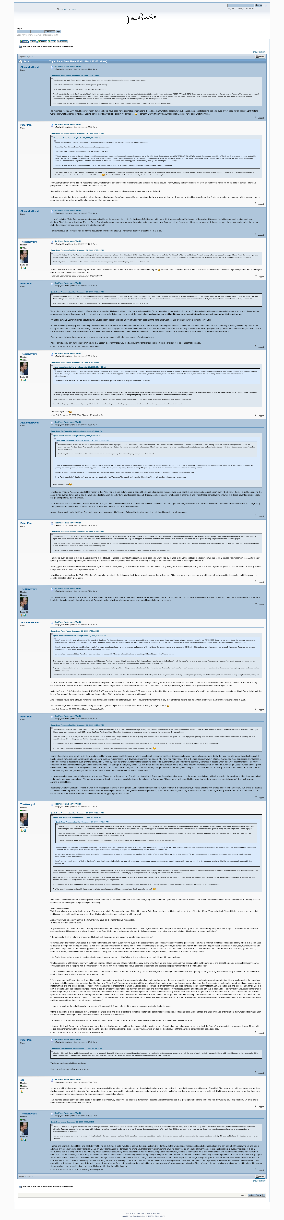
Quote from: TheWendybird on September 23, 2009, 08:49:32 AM (76, 1048)
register (74, 9)
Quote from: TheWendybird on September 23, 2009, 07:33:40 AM (76, 431)
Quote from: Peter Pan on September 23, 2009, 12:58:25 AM (75, 75)
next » (264, 52)
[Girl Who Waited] (25, 269)
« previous (256, 52)
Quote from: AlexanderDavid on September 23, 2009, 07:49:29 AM (77, 531)
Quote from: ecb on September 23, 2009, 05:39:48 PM (72, 1122)
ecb (22, 1079)
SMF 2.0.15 (130, 1213)
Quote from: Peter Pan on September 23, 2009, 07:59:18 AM (75, 631)
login (66, 9)
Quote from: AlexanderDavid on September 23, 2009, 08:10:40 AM (77, 725)
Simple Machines (153, 1213)
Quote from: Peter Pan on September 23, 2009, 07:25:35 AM (75, 362)
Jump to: (244, 1195)
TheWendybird (28, 241)
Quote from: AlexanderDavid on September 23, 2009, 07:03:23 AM (77, 250)
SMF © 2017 (141, 1213)
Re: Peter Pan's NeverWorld (68, 66)
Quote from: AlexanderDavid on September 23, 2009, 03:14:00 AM (77, 133)
